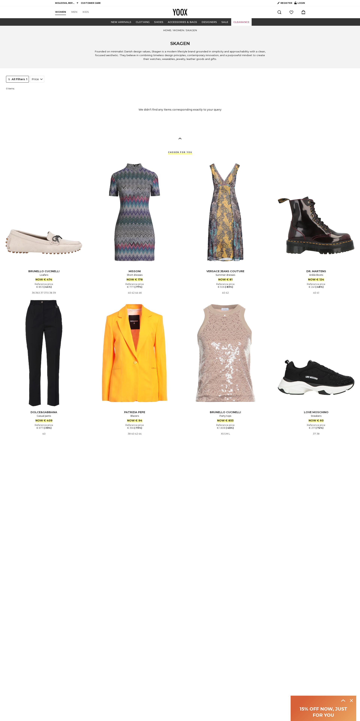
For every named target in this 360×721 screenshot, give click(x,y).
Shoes (158, 21)
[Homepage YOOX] (180, 12)
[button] (180, 138)
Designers (209, 21)
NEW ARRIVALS (121, 21)
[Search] (279, 12)
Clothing (143, 21)
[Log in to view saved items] (291, 12)
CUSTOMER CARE (91, 3)
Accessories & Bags (182, 21)
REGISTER (286, 3)
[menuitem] (60, 12)
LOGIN (299, 4)
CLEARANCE (241, 21)
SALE (224, 21)
